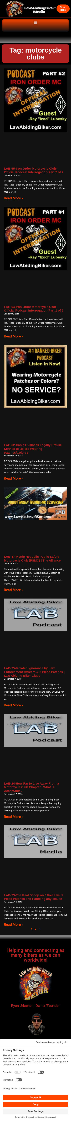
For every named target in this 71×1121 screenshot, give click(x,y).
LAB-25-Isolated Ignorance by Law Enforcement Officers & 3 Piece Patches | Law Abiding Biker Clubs (34, 671)
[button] (35, 23)
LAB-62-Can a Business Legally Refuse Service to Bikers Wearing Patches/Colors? (33, 448)
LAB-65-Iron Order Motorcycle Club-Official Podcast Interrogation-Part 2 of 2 (33, 170)
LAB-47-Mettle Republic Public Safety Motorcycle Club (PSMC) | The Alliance (32, 558)
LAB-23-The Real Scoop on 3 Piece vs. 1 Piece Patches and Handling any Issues (33, 897)
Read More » (13, 198)
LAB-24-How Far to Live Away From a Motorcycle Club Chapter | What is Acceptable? (31, 787)
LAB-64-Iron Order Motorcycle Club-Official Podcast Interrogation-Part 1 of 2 (33, 308)
